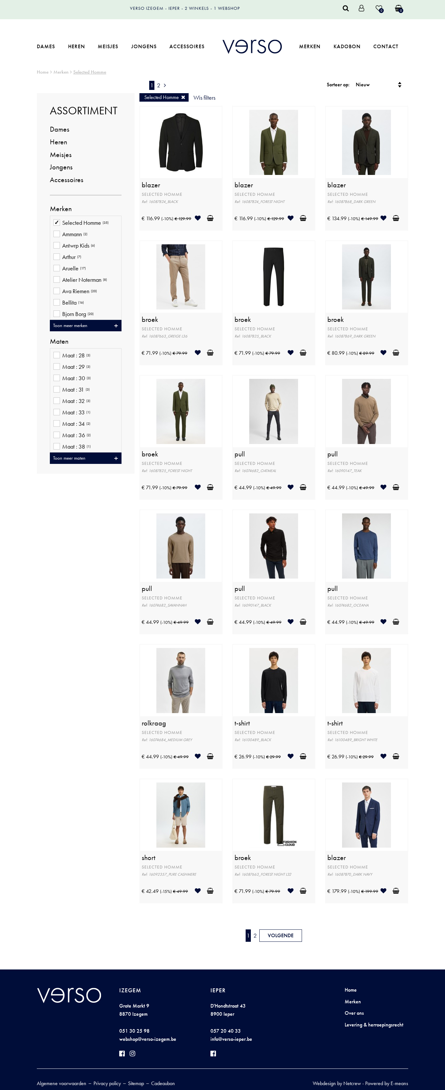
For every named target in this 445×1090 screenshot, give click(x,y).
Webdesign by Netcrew (337, 1083)
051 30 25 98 (134, 1030)
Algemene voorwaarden (61, 1083)
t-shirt (242, 723)
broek (150, 319)
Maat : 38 (76, 446)
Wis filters (204, 97)
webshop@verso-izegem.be (147, 1039)
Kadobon (347, 46)
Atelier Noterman (84, 279)
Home (43, 72)
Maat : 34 (76, 423)
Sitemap (136, 1083)
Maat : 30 (76, 378)
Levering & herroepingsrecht (374, 1024)
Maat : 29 (76, 366)
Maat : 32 (76, 401)
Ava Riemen (79, 291)
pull (240, 454)
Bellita (73, 302)
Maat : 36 (76, 435)
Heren (76, 46)
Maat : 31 (76, 389)
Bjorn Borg (77, 314)
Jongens (144, 46)
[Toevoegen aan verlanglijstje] (200, 218)
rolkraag (154, 723)
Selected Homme (89, 72)
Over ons (354, 1013)
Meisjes (108, 46)
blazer (151, 185)
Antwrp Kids (78, 245)
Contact (385, 46)
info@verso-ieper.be (231, 1039)
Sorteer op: (338, 84)
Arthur (71, 257)
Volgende (281, 935)
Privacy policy (107, 1083)
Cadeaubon (163, 1083)
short (148, 857)
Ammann (74, 234)
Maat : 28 (76, 355)
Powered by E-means (386, 1083)
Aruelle (74, 268)
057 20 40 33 (225, 1030)
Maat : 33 (76, 412)
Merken (310, 46)
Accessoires (187, 46)
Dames (46, 46)
